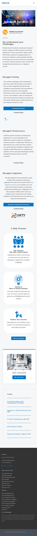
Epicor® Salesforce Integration (9, 499)
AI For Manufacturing (7, 473)
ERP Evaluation (5, 479)
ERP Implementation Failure (8, 477)
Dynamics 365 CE (6, 507)
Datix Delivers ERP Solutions (15, 33)
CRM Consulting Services (8, 495)
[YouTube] (11, 465)
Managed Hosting (11, 77)
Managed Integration (12, 173)
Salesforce (4, 509)
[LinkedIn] (8, 465)
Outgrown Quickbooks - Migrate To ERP (19, 434)
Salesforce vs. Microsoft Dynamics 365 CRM (19, 411)
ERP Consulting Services (8, 493)
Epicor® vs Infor (6, 487)
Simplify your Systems (16, 31)
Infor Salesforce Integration (8, 501)
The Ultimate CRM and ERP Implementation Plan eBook (15, 402)
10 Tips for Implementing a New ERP (18, 419)
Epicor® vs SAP (5, 483)
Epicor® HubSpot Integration (9, 503)
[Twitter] (5, 465)
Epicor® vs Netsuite (6, 485)
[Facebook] (2, 465)
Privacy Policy (29, 532)
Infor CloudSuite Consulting (8, 497)
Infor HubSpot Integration (8, 505)
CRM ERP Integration (7, 475)
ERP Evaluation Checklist (14, 426)
